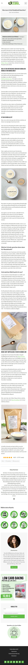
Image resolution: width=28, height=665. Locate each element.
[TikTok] (11, 662)
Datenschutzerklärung (14, 653)
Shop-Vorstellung (15, 400)
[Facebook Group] (17, 662)
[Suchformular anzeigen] (2, 3)
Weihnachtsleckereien (6, 79)
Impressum (14, 651)
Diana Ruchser (14, 470)
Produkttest (8, 461)
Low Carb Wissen (15, 12)
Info (3, 461)
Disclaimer (14, 655)
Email (5, 608)
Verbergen (21, 36)
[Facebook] (5, 662)
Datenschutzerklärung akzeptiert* (11, 613)
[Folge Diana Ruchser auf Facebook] (14, 499)
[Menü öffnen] (26, 3)
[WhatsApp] (23, 662)
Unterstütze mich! (14, 649)
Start (10, 12)
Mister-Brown (4, 63)
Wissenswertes (16, 461)
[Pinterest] (20, 662)
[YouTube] (14, 662)
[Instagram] (8, 662)
